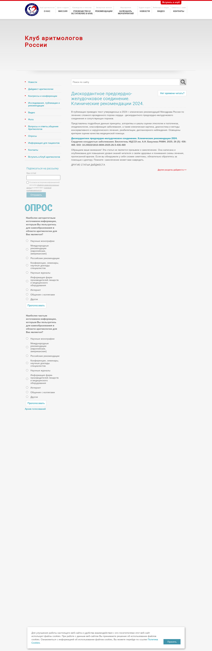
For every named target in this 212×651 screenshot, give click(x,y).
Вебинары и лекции (161, 7)
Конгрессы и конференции (42, 96)
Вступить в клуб (171, 2)
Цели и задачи (63, 7)
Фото (31, 119)
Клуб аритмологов (47, 7)
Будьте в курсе (145, 7)
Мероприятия (125, 7)
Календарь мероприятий (126, 12)
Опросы (32, 136)
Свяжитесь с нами (178, 7)
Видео (161, 11)
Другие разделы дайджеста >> (172, 170)
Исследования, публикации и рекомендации (44, 104)
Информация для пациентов (43, 143)
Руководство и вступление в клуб (82, 12)
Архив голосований (35, 409)
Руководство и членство (82, 7)
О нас (47, 11)
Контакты (178, 11)
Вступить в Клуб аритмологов (44, 156)
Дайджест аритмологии (40, 89)
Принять (172, 641)
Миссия (62, 11)
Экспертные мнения (104, 7)
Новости (145, 11)
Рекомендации (103, 11)
